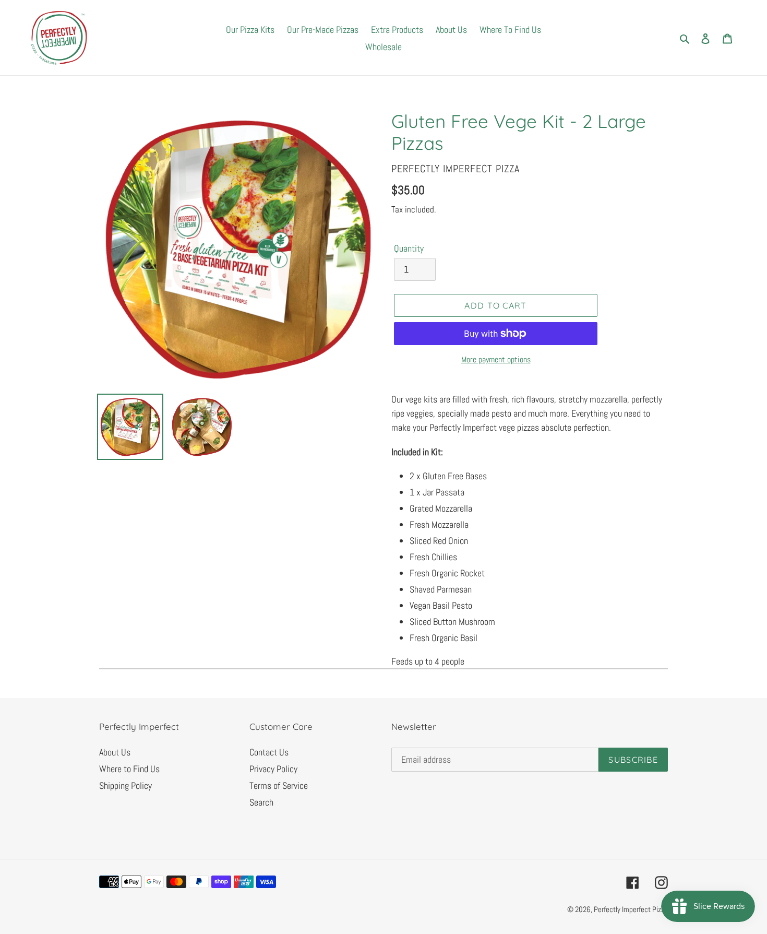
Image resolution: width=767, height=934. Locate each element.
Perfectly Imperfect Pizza (631, 909)
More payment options (496, 359)
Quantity (409, 248)
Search (261, 802)
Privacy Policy (273, 769)
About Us (114, 752)
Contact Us (269, 752)
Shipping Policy (125, 785)
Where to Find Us (129, 769)
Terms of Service (278, 785)
